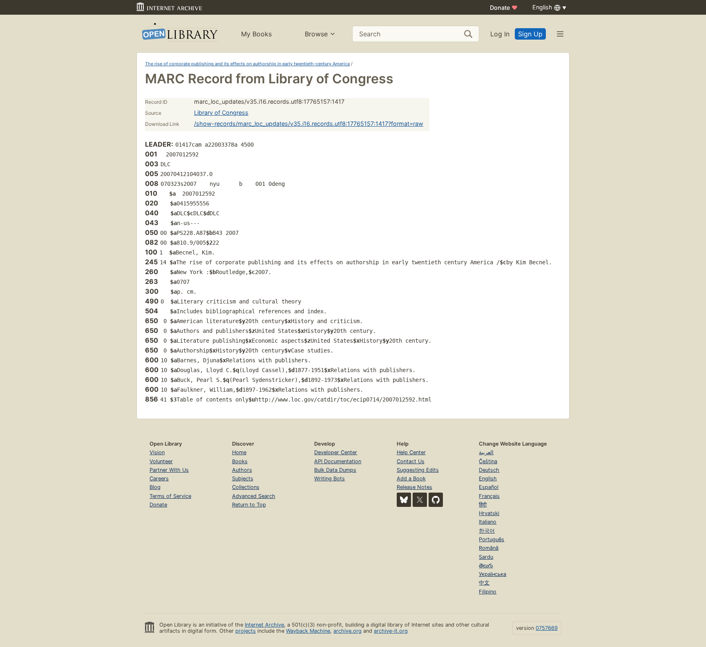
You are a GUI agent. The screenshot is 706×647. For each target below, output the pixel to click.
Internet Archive (264, 625)
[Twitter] (420, 500)
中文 (484, 583)
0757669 (547, 628)
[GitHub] (436, 500)
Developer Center (335, 452)
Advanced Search (253, 496)
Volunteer (161, 461)
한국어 (487, 531)
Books (240, 461)
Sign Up (530, 34)
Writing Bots (329, 478)
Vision (157, 452)
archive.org (347, 631)
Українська (492, 574)
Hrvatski (489, 513)
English (488, 478)
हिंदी (483, 505)
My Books (256, 34)
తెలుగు (486, 565)
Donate (504, 7)
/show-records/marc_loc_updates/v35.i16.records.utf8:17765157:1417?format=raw (308, 123)
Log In (499, 34)
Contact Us (410, 461)
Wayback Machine (308, 631)
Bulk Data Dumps (335, 470)
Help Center (411, 452)
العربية (486, 452)
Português (491, 539)
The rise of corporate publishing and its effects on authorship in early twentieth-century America (247, 64)
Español (488, 487)
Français (489, 496)
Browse (316, 34)
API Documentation (337, 461)
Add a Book (411, 478)
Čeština (488, 461)
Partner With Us (169, 470)
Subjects (242, 478)
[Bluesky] (404, 500)
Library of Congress (221, 112)
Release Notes (414, 487)
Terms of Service (170, 496)
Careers (159, 478)
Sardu (486, 557)
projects (245, 631)
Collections (245, 487)
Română (488, 548)
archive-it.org (391, 631)
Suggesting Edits (418, 470)
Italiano (487, 522)
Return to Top (249, 505)
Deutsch (489, 470)
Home (239, 452)
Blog (155, 487)
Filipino (487, 592)
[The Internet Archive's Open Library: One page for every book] (179, 33)
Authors (242, 470)
